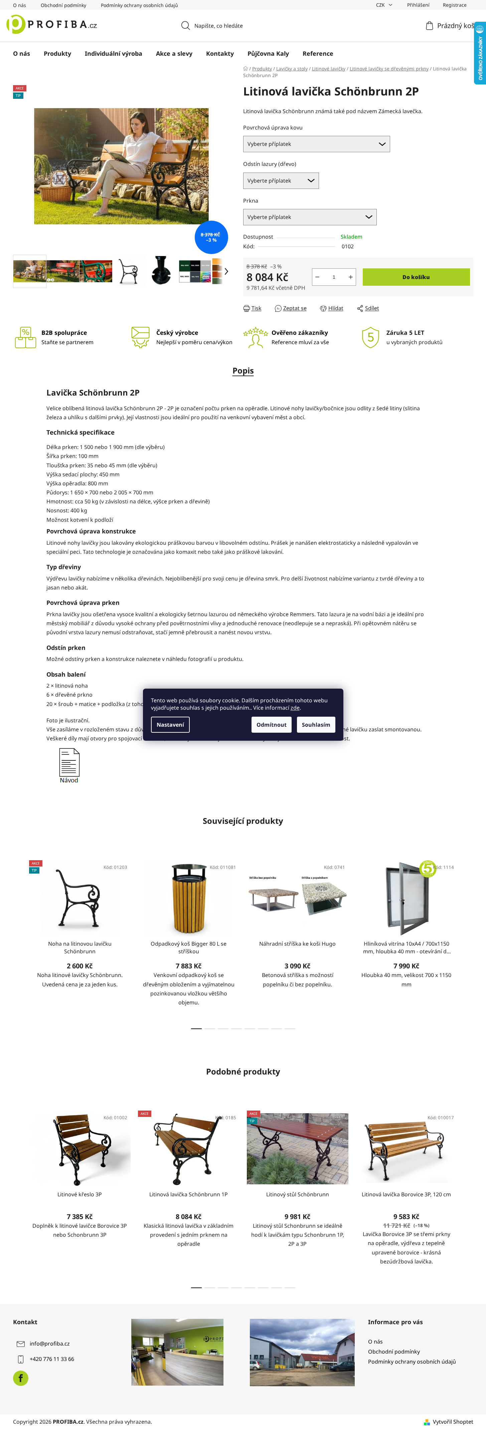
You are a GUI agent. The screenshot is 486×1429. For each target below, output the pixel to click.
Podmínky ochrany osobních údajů (139, 5)
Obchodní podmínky (63, 5)
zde (295, 707)
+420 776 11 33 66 (52, 1359)
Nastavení (170, 724)
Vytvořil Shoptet (453, 1421)
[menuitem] (21, 53)
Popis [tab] (243, 370)
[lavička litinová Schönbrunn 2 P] (68, 764)
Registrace (455, 5)
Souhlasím (316, 724)
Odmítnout (272, 724)
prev (18, 942)
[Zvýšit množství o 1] (351, 277)
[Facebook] (20, 1378)
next (468, 942)
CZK (381, 5)
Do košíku (416, 277)
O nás (19, 5)
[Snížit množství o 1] (317, 277)
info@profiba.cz (50, 1343)
